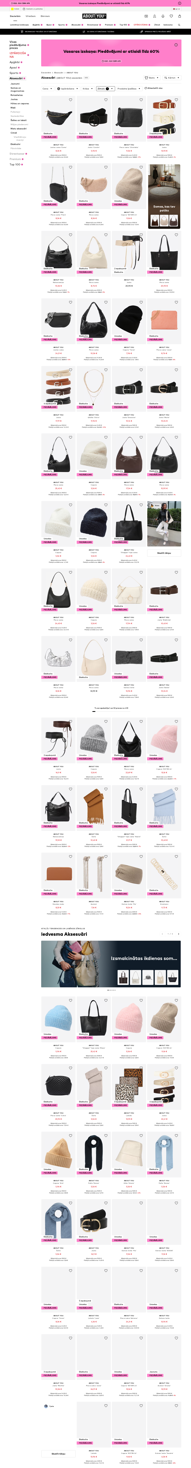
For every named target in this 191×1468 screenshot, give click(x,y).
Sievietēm (15, 16)
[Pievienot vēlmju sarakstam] (71, 100)
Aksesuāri (58, 72)
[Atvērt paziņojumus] (163, 16)
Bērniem (45, 16)
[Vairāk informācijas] (58, 159)
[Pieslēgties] (154, 16)
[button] (152, 77)
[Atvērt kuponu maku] (146, 16)
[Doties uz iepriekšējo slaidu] (162, 934)
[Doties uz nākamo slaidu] (178, 934)
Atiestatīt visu (154, 88)
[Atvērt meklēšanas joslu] (178, 25)
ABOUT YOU (72, 72)
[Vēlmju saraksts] (171, 16)
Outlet (16, 9)
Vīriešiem (31, 16)
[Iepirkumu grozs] (179, 16)
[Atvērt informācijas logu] (179, 3)
